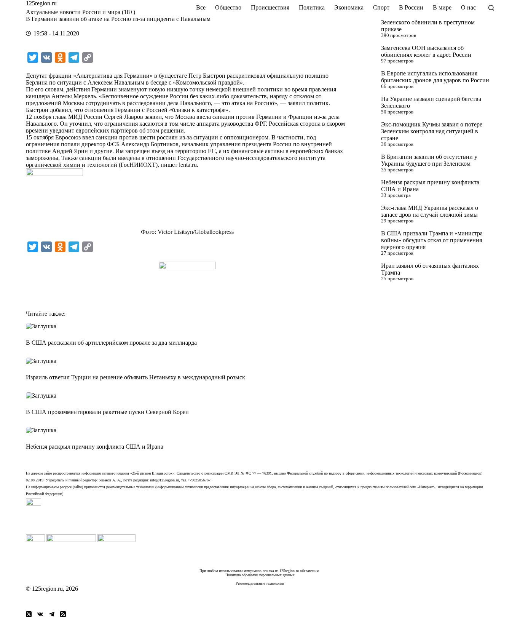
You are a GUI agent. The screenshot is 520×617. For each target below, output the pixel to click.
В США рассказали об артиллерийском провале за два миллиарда (111, 342)
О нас (468, 7)
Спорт (381, 7)
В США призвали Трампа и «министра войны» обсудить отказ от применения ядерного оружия (432, 240)
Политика (312, 7)
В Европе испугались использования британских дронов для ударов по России (435, 76)
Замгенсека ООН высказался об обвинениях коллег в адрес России (426, 51)
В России (411, 7)
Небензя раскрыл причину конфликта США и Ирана (94, 446)
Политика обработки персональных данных (260, 575)
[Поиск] (491, 8)
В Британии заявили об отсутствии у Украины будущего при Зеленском (429, 160)
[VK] (40, 614)
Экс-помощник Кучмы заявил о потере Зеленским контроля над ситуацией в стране (431, 131)
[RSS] (63, 614)
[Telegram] (51, 614)
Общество (228, 7)
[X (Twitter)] (29, 614)
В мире (442, 7)
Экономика (349, 7)
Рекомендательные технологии (260, 583)
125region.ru (41, 3)
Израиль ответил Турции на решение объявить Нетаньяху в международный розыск (135, 377)
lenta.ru (188, 164)
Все (201, 7)
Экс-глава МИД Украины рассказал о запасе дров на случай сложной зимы (429, 211)
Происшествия (270, 7)
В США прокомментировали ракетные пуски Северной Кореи (107, 412)
